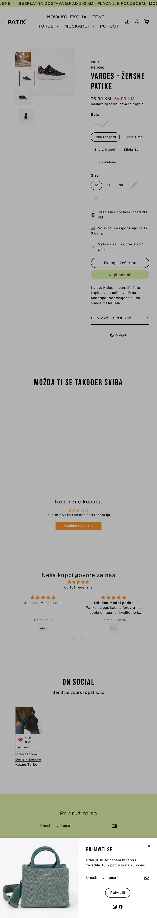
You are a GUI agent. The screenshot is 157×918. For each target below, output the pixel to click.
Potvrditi (117, 892)
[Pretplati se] (146, 878)
